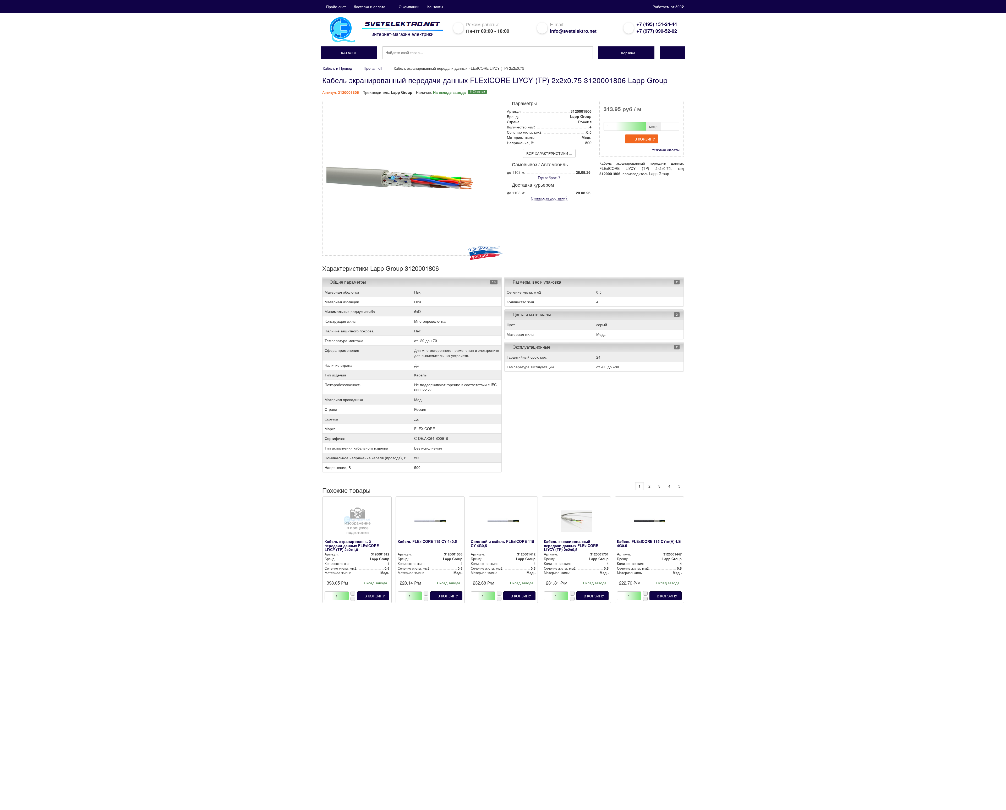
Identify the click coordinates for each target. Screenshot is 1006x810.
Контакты (435, 6)
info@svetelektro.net (573, 31)
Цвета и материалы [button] (531, 314)
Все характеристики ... (549, 153)
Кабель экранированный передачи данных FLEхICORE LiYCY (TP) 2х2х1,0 (352, 545)
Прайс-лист (336, 6)
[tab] (411, 282)
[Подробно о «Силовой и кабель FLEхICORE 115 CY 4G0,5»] (503, 522)
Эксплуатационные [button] (531, 347)
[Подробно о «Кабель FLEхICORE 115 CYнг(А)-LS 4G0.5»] (649, 522)
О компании (409, 6)
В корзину (645, 139)
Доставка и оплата (369, 6)
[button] (349, 52)
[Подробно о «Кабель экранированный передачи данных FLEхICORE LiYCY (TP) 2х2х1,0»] (357, 522)
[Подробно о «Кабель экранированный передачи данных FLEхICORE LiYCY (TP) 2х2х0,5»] (576, 522)
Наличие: (450, 92)
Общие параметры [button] (348, 282)
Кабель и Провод (337, 68)
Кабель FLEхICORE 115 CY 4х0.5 (427, 541)
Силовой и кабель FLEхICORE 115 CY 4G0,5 (502, 543)
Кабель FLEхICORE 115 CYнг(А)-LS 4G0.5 (649, 543)
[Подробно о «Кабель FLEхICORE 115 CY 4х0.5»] (430, 522)
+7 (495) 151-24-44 (656, 24)
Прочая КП (373, 68)
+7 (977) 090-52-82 (656, 31)
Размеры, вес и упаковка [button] (536, 282)
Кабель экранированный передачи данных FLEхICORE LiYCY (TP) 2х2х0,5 (571, 545)
